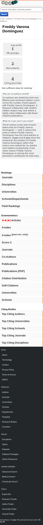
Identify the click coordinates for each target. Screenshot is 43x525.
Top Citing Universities (16, 321)
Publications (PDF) (13, 271)
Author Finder (8, 504)
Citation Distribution (14, 278)
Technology (7, 360)
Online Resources (9, 459)
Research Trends (9, 499)
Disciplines (8, 184)
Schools (7, 299)
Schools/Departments (15, 198)
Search (4, 14)
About (4, 355)
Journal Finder (8, 514)
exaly (2, 19)
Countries (6, 427)
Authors (9, 19)
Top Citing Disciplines (15, 342)
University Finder (9, 509)
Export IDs (6, 494)
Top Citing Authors (13, 314)
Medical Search (8, 477)
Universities (9, 191)
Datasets (6, 449)
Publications (9, 263)
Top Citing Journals (14, 335)
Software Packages (10, 454)
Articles (11, 220)
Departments (7, 412)
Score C (7, 242)
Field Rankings (11, 206)
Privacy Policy (8, 370)
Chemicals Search (10, 482)
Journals (7, 177)
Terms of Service (9, 375)
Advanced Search (9, 472)
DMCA (5, 380)
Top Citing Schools (13, 328)
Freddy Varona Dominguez (26, 19)
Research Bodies (9, 422)
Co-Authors (9, 256)
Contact (5, 365)
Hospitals (6, 417)
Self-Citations (10, 285)
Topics (5, 444)
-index (6, 227)
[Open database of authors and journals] (9, 1)
